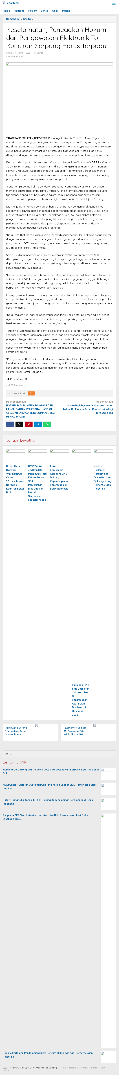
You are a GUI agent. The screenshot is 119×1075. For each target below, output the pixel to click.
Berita (94, 1067)
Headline (73, 1067)
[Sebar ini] (10, 424)
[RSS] (31, 393)
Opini (103, 1067)
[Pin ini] (29, 424)
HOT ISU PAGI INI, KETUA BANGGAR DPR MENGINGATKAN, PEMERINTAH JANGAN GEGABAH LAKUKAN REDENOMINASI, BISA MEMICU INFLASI (30, 409)
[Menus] (114, 4)
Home (63, 1067)
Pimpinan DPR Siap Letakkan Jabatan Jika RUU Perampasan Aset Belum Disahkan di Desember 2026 (80, 699)
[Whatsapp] (47, 424)
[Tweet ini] (19, 424)
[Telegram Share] (38, 424)
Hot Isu (84, 1067)
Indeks (6, 1070)
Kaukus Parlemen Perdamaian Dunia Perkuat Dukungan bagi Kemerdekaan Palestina (103, 477)
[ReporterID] (11, 2)
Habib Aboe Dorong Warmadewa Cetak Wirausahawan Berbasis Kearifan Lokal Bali (16, 734)
